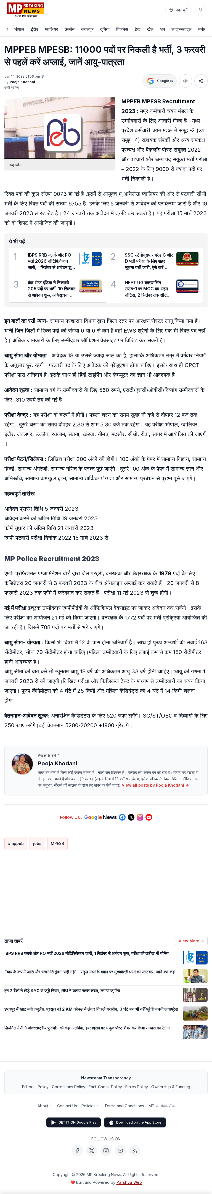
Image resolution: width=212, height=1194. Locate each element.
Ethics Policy (136, 1086)
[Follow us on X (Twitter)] (131, 817)
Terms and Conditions (124, 1105)
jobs (37, 843)
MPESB (57, 843)
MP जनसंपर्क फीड (162, 1105)
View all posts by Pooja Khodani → (155, 785)
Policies (88, 1105)
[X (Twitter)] (91, 1150)
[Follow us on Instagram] (140, 817)
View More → (191, 941)
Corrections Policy (68, 1086)
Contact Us (67, 1105)
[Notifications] (200, 10)
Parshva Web (129, 1182)
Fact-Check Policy (105, 1086)
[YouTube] (120, 1150)
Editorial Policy (35, 1086)
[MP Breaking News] (25, 10)
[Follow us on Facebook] (122, 817)
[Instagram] (106, 1150)
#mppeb (16, 843)
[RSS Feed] (134, 1150)
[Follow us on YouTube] (148, 817)
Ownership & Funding (170, 1086)
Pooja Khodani (22, 82)
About (43, 1105)
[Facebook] (77, 1150)
